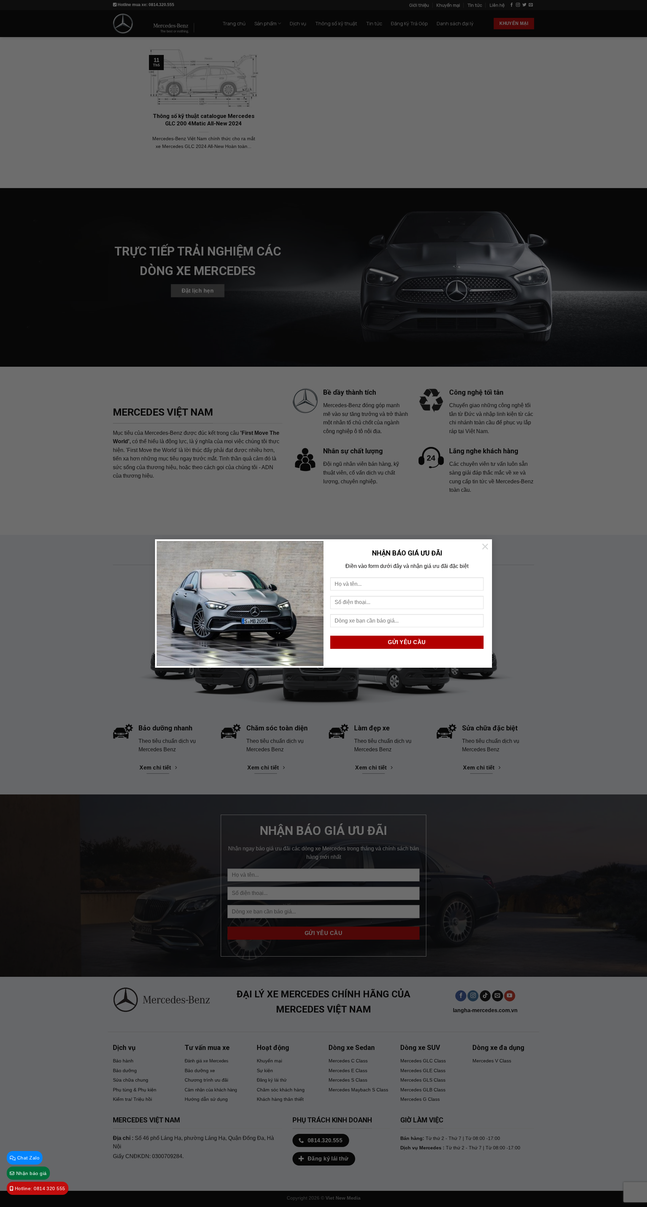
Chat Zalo (27, 1157)
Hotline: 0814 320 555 (39, 1188)
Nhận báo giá (30, 1173)
